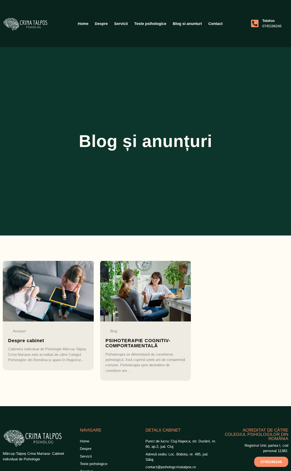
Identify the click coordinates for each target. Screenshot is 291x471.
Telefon (268, 21)
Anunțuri (19, 331)
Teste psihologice (150, 23)
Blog (113, 331)
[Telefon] (255, 23)
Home (83, 23)
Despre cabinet (26, 340)
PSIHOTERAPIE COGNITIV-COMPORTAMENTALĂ (137, 343)
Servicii (121, 23)
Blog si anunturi (187, 23)
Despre (101, 23)
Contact (215, 23)
